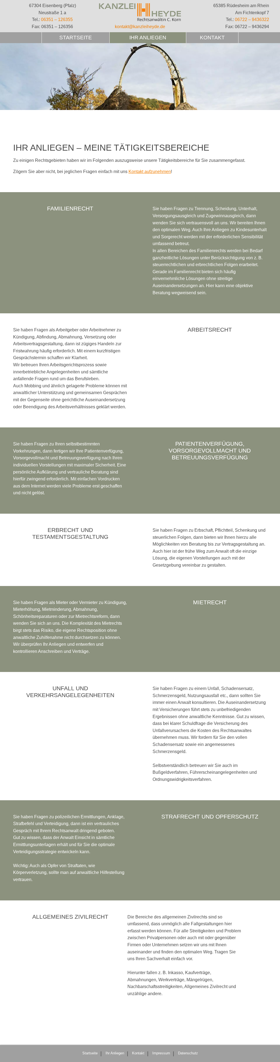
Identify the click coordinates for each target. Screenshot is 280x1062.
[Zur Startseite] (140, 12)
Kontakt (212, 37)
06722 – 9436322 (252, 19)
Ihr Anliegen (147, 37)
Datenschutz (188, 1053)
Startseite (75, 37)
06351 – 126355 (57, 19)
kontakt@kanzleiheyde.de (140, 26)
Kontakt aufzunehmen (150, 171)
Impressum (161, 1053)
